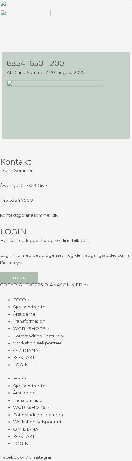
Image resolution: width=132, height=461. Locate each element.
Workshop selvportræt (37, 342)
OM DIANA (25, 350)
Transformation (29, 321)
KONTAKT (24, 357)
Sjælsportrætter (30, 306)
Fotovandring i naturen (38, 335)
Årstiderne (24, 314)
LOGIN (21, 364)
